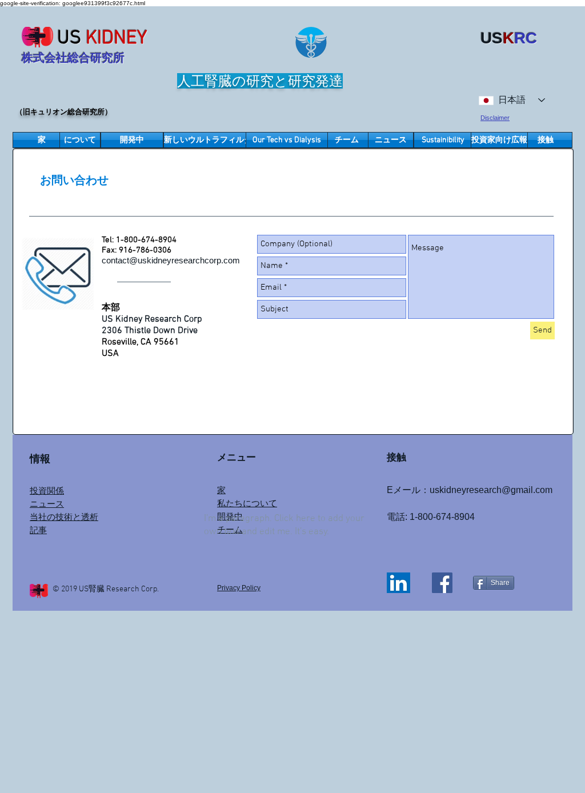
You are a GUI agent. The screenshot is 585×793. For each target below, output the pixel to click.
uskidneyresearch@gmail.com (491, 490)
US (69, 38)
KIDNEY (116, 38)
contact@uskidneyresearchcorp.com (171, 260)
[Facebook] (442, 582)
